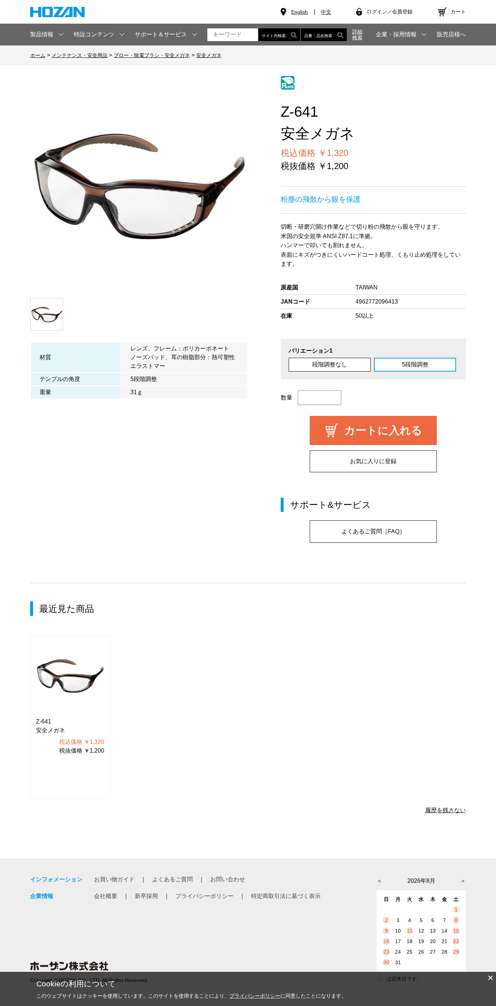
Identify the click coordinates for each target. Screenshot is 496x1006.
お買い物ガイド (114, 879)
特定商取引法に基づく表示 (286, 896)
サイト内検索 (274, 35)
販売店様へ (451, 34)
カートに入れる (383, 430)
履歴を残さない (445, 810)
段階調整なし (329, 364)
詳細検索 (357, 34)
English (299, 12)
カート (458, 12)
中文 (326, 12)
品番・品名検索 (318, 35)
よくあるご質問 (172, 879)
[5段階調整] (139, 185)
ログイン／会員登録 (389, 12)
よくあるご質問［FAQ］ (373, 531)
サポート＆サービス (161, 34)
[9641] (46, 314)
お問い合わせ (227, 879)
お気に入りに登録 (373, 461)
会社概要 (105, 896)
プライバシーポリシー (204, 896)
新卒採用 (146, 896)
